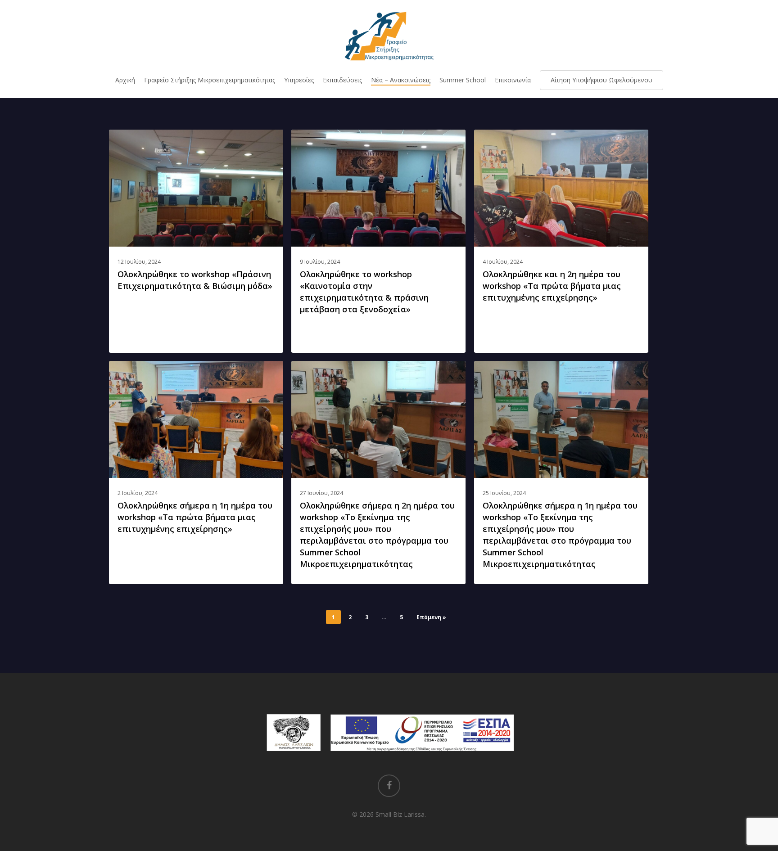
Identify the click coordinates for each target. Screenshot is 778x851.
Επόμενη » (431, 617)
